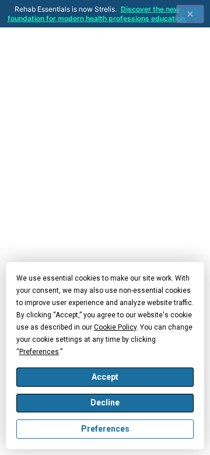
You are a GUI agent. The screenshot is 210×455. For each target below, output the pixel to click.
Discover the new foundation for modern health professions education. (97, 14)
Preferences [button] (39, 352)
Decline (105, 402)
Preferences (105, 428)
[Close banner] (190, 14)
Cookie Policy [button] (115, 327)
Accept (105, 377)
